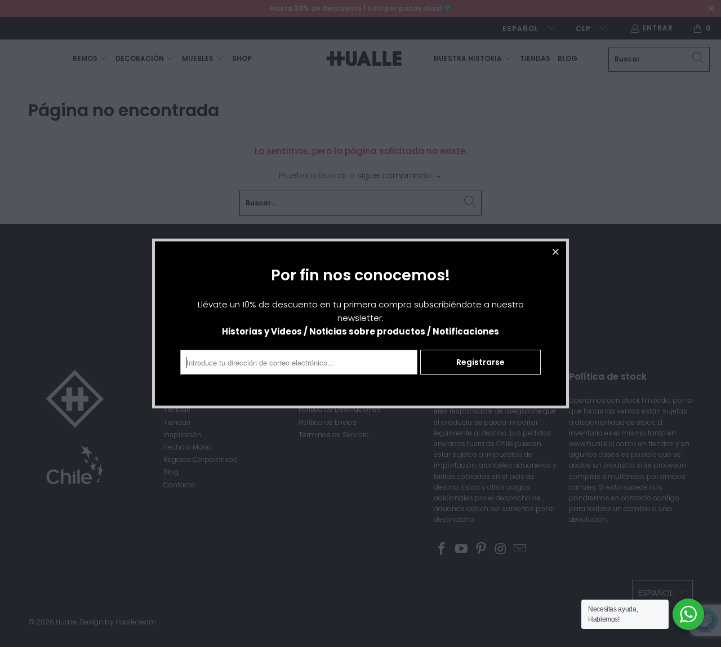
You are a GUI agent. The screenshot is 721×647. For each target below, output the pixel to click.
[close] (556, 251)
